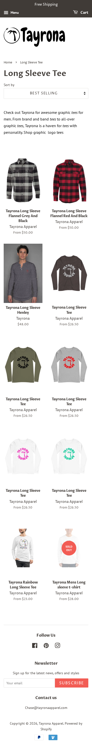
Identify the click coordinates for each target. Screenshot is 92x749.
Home (8, 62)
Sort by (9, 84)
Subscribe (71, 683)
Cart (84, 12)
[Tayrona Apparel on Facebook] (35, 646)
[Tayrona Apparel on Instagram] (57, 646)
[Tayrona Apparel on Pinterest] (46, 646)
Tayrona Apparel (51, 723)
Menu (14, 12)
